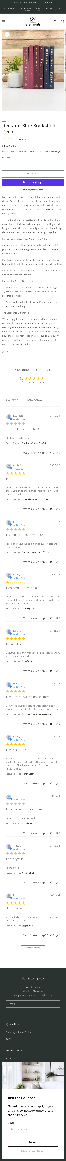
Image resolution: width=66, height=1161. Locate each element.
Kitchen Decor (28, 774)
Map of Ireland (28, 873)
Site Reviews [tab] (13, 399)
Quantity (6, 157)
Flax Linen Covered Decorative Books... (38, 714)
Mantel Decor (27, 823)
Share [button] (9, 352)
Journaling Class (28, 608)
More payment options (33, 190)
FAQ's (9, 1039)
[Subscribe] (56, 1004)
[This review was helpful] (51, 452)
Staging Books (27, 925)
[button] (3, 21)
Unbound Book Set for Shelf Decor (36, 499)
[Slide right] (39, 115)
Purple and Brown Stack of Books (35, 552)
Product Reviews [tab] (33, 399)
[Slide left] (26, 115)
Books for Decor (28, 661)
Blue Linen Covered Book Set (34, 443)
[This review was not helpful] (57, 452)
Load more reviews (33, 947)
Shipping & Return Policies (19, 1032)
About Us (11, 1058)
